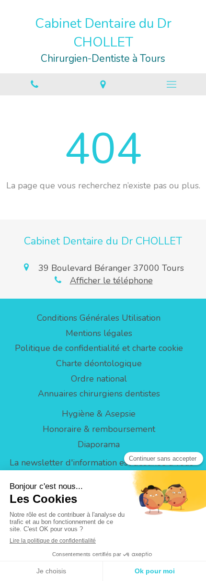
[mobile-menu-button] (171, 84)
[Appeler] (34, 84)
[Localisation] (103, 84)
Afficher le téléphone (111, 280)
